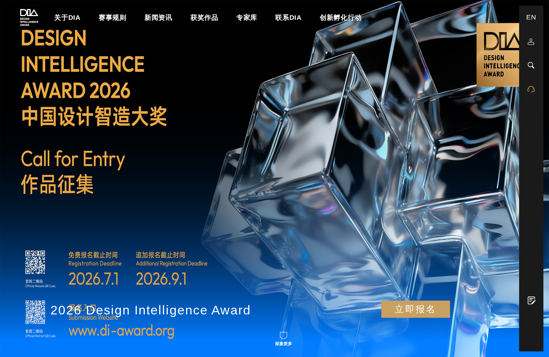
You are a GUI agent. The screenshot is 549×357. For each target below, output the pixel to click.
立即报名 (416, 309)
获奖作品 (204, 17)
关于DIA (67, 17)
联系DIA (288, 17)
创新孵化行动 (341, 17)
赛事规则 (113, 17)
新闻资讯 (159, 17)
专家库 (246, 17)
